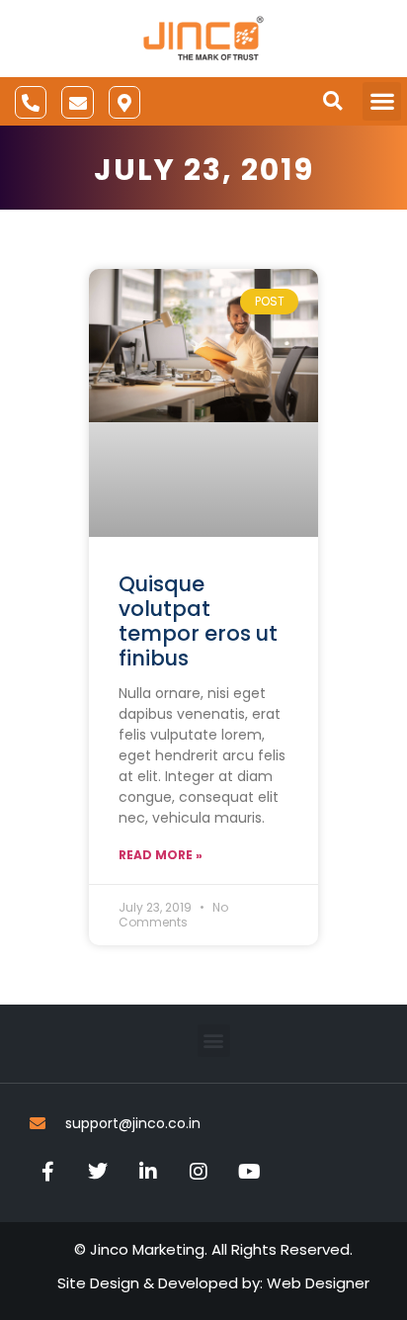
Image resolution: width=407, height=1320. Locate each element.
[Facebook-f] (47, 1171)
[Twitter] (98, 1171)
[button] (332, 101)
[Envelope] (77, 102)
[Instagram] (198, 1171)
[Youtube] (249, 1171)
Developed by (209, 1283)
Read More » (161, 854)
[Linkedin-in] (148, 1171)
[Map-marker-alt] (124, 102)
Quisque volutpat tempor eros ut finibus (198, 621)
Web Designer (318, 1283)
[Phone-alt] (30, 102)
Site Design (98, 1283)
